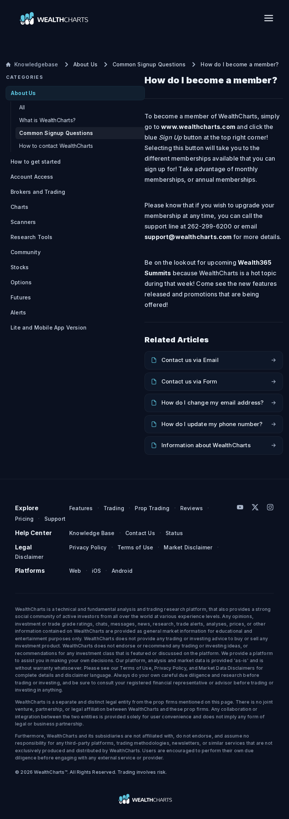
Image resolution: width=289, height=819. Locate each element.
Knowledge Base (92, 533)
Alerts (18, 312)
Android (122, 570)
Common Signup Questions (56, 133)
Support (54, 518)
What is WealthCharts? (47, 120)
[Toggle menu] (268, 18)
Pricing (24, 518)
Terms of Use (135, 547)
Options (21, 282)
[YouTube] (240, 507)
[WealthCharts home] (53, 18)
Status (174, 533)
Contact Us (140, 533)
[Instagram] (270, 507)
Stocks (20, 267)
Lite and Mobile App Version (49, 327)
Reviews (191, 508)
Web (75, 570)
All (22, 107)
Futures (21, 297)
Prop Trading (152, 508)
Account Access (32, 176)
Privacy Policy (88, 547)
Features (81, 508)
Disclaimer (29, 557)
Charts (19, 207)
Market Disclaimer (188, 547)
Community (26, 252)
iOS (96, 570)
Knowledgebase (36, 64)
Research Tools (32, 237)
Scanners (23, 222)
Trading (113, 508)
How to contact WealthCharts (56, 146)
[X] (255, 507)
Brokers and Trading (38, 192)
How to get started (36, 161)
